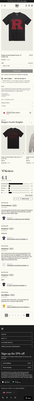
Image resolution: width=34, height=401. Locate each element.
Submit (29, 363)
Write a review (29, 195)
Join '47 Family (23, 1)
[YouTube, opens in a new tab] (11, 397)
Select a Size (17, 71)
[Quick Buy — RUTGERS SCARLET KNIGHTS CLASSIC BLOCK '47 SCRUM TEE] (23, 153)
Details (2, 86)
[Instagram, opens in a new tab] (15, 397)
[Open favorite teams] (29, 6)
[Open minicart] (32, 5)
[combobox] (17, 65)
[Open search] (5, 5)
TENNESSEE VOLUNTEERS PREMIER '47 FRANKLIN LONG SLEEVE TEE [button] (17, 265)
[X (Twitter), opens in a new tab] (2, 397)
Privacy (30, 377)
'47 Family (3, 105)
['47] (17, 6)
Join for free (27, 80)
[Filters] (18, 198)
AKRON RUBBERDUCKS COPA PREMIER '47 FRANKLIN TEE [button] (18, 307)
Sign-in (21, 80)
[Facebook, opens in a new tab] (7, 397)
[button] (4, 59)
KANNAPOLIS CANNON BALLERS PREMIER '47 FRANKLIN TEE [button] (18, 219)
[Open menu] (2, 5)
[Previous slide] (3, 29)
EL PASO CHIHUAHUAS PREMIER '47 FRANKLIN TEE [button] (16, 285)
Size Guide (30, 63)
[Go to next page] (27, 315)
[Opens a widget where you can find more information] (28, 398)
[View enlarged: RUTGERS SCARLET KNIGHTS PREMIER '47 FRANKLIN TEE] (17, 30)
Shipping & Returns (5, 102)
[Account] (26, 5)
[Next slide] (30, 29)
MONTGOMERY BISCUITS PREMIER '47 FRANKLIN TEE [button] (17, 239)
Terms (27, 377)
